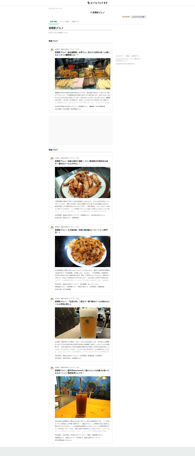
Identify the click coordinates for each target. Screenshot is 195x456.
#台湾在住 (66, 435)
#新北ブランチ (70, 437)
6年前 (77, 227)
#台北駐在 (58, 358)
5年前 (77, 49)
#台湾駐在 (93, 286)
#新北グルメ (67, 218)
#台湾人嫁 (58, 218)
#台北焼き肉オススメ (98, 215)
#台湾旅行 (58, 435)
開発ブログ (137, 59)
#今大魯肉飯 (67, 289)
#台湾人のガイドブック (78, 435)
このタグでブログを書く (138, 17)
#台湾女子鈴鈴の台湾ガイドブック (66, 106)
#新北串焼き (67, 358)
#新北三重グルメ (83, 286)
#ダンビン (69, 440)
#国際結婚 (75, 218)
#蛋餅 (89, 435)
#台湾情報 (66, 109)
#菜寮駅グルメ (83, 106)
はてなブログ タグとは (122, 59)
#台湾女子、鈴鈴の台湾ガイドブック (67, 284)
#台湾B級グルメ (76, 109)
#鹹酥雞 (91, 106)
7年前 (77, 367)
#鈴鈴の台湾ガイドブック (71, 215)
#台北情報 (58, 109)
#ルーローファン (93, 284)
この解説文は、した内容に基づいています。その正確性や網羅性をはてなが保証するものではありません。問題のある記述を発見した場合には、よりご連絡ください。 (58, 33)
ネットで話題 (64, 21)
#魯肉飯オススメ (60, 286)
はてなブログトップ (121, 60)
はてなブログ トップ (56, 8)
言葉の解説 (53, 21)
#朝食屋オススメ (97, 435)
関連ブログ (75, 21)
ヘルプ (131, 59)
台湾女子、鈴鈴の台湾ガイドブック (64, 49)
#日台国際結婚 (100, 106)
